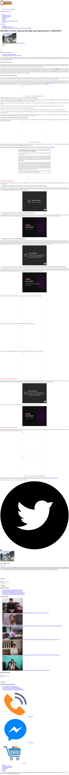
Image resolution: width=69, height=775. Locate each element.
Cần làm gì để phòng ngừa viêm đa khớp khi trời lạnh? (13, 689)
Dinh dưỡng (4, 17)
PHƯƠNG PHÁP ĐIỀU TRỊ (7, 767)
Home (3, 14)
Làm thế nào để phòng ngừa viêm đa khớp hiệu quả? (12, 589)
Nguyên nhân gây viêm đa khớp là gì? (10, 686)
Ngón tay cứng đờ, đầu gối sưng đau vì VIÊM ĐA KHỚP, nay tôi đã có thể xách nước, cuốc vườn (41, 639)
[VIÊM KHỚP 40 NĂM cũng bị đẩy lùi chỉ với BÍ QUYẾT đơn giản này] (12, 612)
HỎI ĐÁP (4, 769)
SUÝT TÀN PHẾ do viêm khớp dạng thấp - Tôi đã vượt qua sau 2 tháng (36, 670)
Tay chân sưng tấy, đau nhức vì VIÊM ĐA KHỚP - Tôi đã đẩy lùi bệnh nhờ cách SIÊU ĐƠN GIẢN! (41, 654)
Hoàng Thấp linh (14, 21)
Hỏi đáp (3, 18)
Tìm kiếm (12, 9)
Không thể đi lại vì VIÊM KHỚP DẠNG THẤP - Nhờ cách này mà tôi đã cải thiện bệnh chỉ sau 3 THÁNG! (42, 625)
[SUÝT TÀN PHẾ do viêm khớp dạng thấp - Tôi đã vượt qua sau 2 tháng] (12, 670)
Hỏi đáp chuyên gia (5, 684)
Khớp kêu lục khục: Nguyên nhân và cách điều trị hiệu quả (13, 592)
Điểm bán (4, 22)
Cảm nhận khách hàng (6, 21)
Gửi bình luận (3, 585)
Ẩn (11, 52)
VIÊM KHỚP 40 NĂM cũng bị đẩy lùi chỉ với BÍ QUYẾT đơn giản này (36, 612)
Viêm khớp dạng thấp (6, 15)
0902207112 (2, 11)
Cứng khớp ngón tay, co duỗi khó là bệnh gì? (11, 687)
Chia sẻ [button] (3, 19)
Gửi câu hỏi (2, 682)
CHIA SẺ (4, 770)
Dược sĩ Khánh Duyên (20, 43)
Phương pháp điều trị (6, 16)
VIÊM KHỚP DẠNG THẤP (7, 766)
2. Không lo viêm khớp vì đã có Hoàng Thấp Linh (11, 55)
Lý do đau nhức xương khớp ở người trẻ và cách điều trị (13, 593)
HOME (3, 765)
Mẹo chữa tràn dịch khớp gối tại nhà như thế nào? (12, 688)
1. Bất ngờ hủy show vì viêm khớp (8, 54)
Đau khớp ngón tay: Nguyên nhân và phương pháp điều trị (13, 594)
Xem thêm (12, 684)
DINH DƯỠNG (5, 768)
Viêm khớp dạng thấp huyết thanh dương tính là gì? (12, 591)
